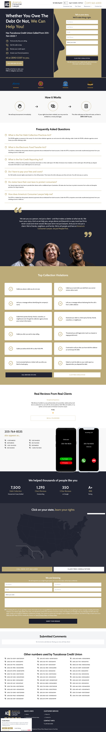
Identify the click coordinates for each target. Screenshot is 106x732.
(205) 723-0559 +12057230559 (15, 658)
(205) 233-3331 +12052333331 (48, 677)
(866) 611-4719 (10, 615)
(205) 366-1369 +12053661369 (15, 698)
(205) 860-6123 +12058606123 (48, 695)
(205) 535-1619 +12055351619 (47, 664)
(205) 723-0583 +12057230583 (15, 692)
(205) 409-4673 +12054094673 (81, 689)
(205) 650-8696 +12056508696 (81, 658)
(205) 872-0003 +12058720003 (49, 658)
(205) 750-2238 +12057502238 (80, 695)
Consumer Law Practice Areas (32, 717)
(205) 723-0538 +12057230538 (48, 686)
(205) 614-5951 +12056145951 (80, 671)
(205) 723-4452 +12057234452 (48, 674)
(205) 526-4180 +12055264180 (48, 668)
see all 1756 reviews (53, 418)
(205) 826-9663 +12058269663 (15, 695)
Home (27, 714)
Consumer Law (67, 6)
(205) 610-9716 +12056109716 (15, 664)
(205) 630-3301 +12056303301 (15, 689)
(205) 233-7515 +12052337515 (80, 661)
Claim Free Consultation (79, 569)
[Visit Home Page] (14, 4)
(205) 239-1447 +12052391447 (15, 683)
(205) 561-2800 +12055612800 (48, 683)
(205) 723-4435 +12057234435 (15, 674)
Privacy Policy (53, 615)
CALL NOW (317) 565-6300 (27, 569)
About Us (47, 714)
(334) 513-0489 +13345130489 (80, 668)
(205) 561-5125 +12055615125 (47, 671)
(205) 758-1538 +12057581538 (15, 686)
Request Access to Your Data (51, 729)
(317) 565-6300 (94, 3)
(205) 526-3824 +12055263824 (80, 677)
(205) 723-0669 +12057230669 (80, 692)
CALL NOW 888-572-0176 (14, 63)
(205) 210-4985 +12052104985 (15, 668)
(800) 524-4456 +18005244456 (81, 664)
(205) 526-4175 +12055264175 (15, 661)
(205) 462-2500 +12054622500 (81, 686)
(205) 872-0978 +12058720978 (15, 671)
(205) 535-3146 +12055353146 (80, 674)
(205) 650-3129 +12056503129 (80, 680)
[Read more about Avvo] (16, 84)
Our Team (78, 6)
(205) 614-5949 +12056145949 (48, 698)
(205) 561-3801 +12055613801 (15, 680)
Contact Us (98, 6)
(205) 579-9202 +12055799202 (48, 689)
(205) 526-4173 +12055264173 (48, 661)
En (65, 3)
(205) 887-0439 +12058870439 (48, 680)
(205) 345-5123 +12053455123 (80, 683)
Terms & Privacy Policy (41, 615)
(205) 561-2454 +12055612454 (48, 692)
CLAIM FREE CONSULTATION (77, 375)
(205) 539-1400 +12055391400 (15, 677)
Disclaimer (34, 729)
